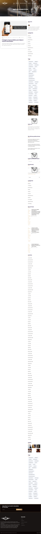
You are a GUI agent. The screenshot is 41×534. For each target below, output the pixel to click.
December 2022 (30, 283)
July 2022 (29, 293)
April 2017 (29, 419)
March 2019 (29, 373)
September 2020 (30, 337)
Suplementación (30, 53)
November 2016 (30, 429)
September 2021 (30, 313)
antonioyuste (35, 63)
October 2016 (30, 431)
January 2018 (30, 401)
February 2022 (30, 303)
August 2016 (29, 435)
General (29, 43)
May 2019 (29, 369)
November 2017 (30, 405)
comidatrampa (31, 66)
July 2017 (29, 413)
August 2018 (29, 387)
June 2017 (29, 415)
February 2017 (30, 423)
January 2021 (30, 329)
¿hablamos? (34, 3)
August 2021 (29, 315)
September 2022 (30, 289)
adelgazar (36, 61)
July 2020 (29, 341)
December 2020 (30, 331)
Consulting (29, 37)
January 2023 (30, 281)
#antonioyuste (31, 61)
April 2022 (29, 299)
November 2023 (30, 261)
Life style (29, 45)
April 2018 (29, 395)
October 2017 (30, 407)
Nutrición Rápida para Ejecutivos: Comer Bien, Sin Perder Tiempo (34, 149)
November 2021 (30, 309)
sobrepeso (35, 100)
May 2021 (29, 321)
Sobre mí (17, 3)
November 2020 (30, 333)
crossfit (34, 68)
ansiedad (30, 63)
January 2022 (30, 305)
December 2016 (30, 427)
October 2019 (30, 359)
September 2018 (30, 385)
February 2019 (30, 375)
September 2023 (30, 265)
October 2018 (30, 383)
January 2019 (30, 377)
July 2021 (29, 317)
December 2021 (30, 307)
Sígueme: (38, 532)
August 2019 (29, 363)
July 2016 (29, 437)
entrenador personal (31, 80)
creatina (30, 68)
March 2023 (29, 277)
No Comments (22, 37)
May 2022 (29, 297)
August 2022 (30, 291)
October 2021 (30, 311)
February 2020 (30, 351)
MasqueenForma (15, 37)
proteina (35, 95)
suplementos (30, 102)
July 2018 (29, 389)
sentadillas (30, 100)
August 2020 (30, 339)
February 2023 (30, 279)
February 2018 (30, 399)
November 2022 (30, 285)
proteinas (30, 97)
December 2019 (30, 355)
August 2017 (29, 411)
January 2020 (30, 353)
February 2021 (30, 327)
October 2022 (30, 287)
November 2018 (30, 381)
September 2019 (30, 361)
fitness (30, 85)
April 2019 (29, 371)
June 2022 (29, 295)
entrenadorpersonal (31, 78)
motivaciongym (35, 88)
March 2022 (29, 301)
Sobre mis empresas (23, 3)
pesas (36, 93)
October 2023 (30, 263)
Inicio (14, 3)
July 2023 (29, 269)
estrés (36, 83)
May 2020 (29, 345)
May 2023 (29, 273)
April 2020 (29, 347)
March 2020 (29, 349)
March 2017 (29, 421)
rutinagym (30, 98)
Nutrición (29, 49)
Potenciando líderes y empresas (15, 11)
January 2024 (30, 257)
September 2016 (30, 433)
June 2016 (29, 439)
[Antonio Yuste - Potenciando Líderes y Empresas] (4, 3)
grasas (30, 88)
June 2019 (29, 367)
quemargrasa (35, 97)
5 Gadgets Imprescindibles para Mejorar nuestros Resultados (13, 40)
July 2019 (29, 365)
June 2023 (29, 271)
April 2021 (29, 323)
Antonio (11, 37)
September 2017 (30, 409)
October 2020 (30, 335)
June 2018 (29, 391)
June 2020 (29, 343)
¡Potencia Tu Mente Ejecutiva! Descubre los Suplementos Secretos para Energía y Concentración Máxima (34, 145)
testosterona (36, 102)
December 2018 (30, 379)
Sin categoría (30, 51)
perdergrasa (35, 90)
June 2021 (29, 319)
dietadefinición (31, 73)
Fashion (29, 41)
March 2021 (29, 325)
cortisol (36, 66)
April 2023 (29, 275)
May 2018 (29, 393)
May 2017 (29, 417)
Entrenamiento (30, 39)
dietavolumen (31, 76)
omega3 (30, 90)
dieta (29, 71)
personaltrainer (31, 93)
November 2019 (30, 357)
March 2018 (29, 397)
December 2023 (30, 259)
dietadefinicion (34, 71)
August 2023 (30, 267)
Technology (29, 55)
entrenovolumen (31, 83)
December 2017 (30, 403)
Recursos (29, 3)
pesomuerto (30, 95)
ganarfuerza (34, 85)
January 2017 (30, 425)
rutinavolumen (35, 98)
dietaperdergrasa (31, 471)
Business (29, 35)
